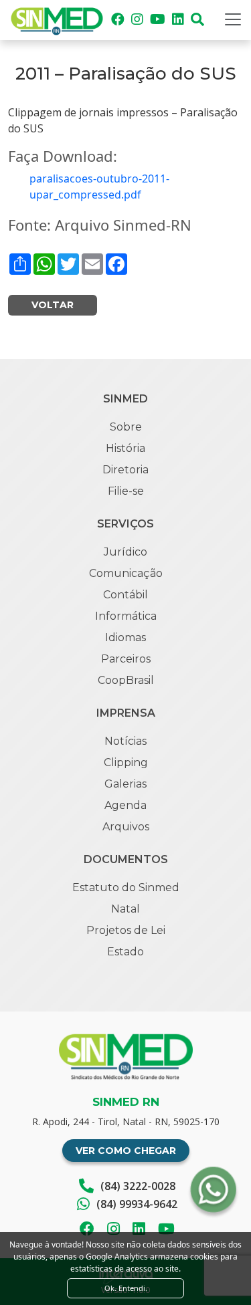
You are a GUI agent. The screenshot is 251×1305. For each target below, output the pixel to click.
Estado (125, 951)
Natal (125, 909)
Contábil (125, 594)
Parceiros (126, 658)
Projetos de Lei (125, 930)
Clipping (126, 762)
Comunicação (126, 573)
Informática (126, 616)
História (125, 448)
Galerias (125, 784)
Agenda (125, 805)
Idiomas (125, 637)
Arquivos (125, 826)
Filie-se (126, 491)
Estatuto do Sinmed (125, 887)
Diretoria (125, 469)
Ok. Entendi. (125, 1288)
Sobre (126, 427)
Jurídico (125, 552)
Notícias (125, 741)
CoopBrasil (126, 680)
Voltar (52, 305)
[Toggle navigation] (233, 19)
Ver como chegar (126, 1151)
